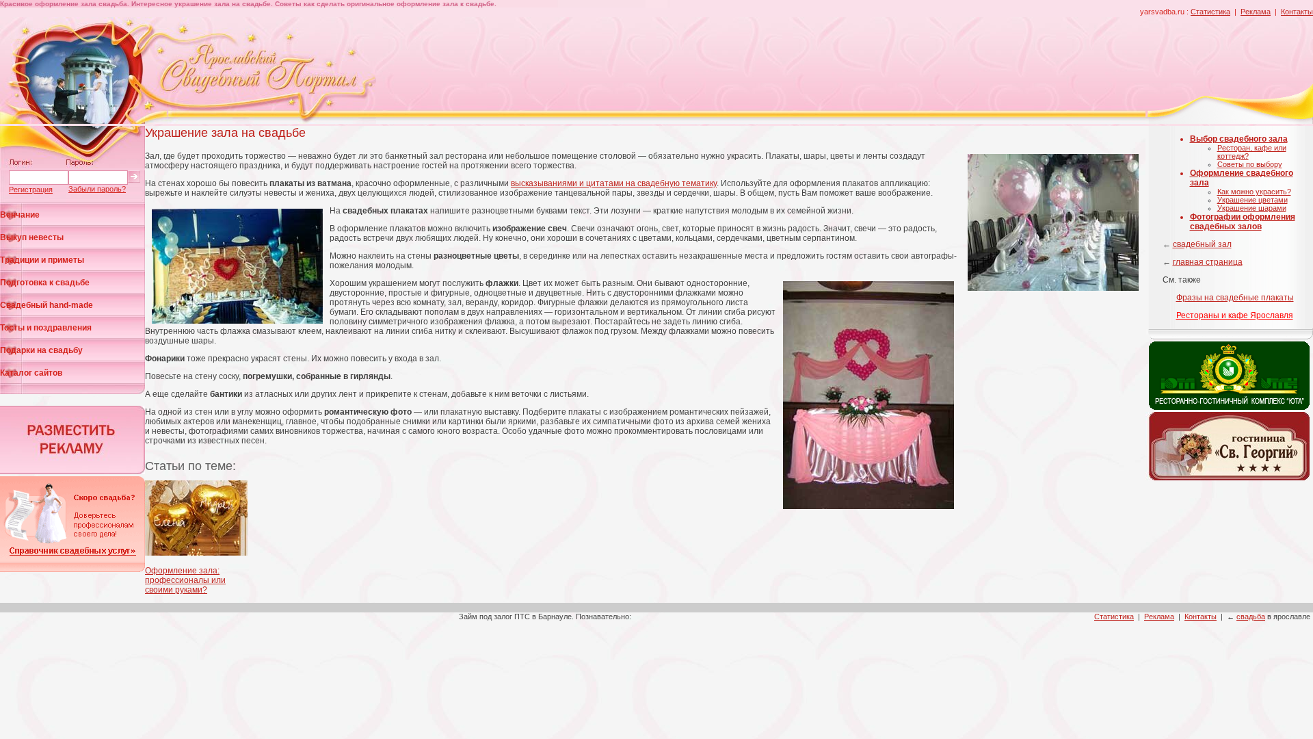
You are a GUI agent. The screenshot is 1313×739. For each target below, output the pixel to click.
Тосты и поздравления (46, 328)
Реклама (1256, 12)
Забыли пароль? (97, 189)
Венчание (20, 215)
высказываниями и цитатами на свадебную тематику (614, 183)
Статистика (1210, 12)
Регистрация (31, 189)
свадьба (1250, 616)
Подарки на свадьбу (41, 350)
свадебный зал (1202, 244)
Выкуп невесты (32, 237)
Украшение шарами (1251, 208)
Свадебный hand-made (46, 305)
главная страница (1208, 262)
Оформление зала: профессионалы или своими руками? (185, 580)
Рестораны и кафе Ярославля (1234, 315)
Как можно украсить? (1254, 191)
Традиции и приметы (42, 260)
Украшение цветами (1252, 200)
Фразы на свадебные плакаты (1235, 297)
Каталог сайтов (31, 373)
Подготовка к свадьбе (45, 282)
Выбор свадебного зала (1239, 139)
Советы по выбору (1249, 164)
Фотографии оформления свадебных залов (1242, 221)
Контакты (1297, 12)
